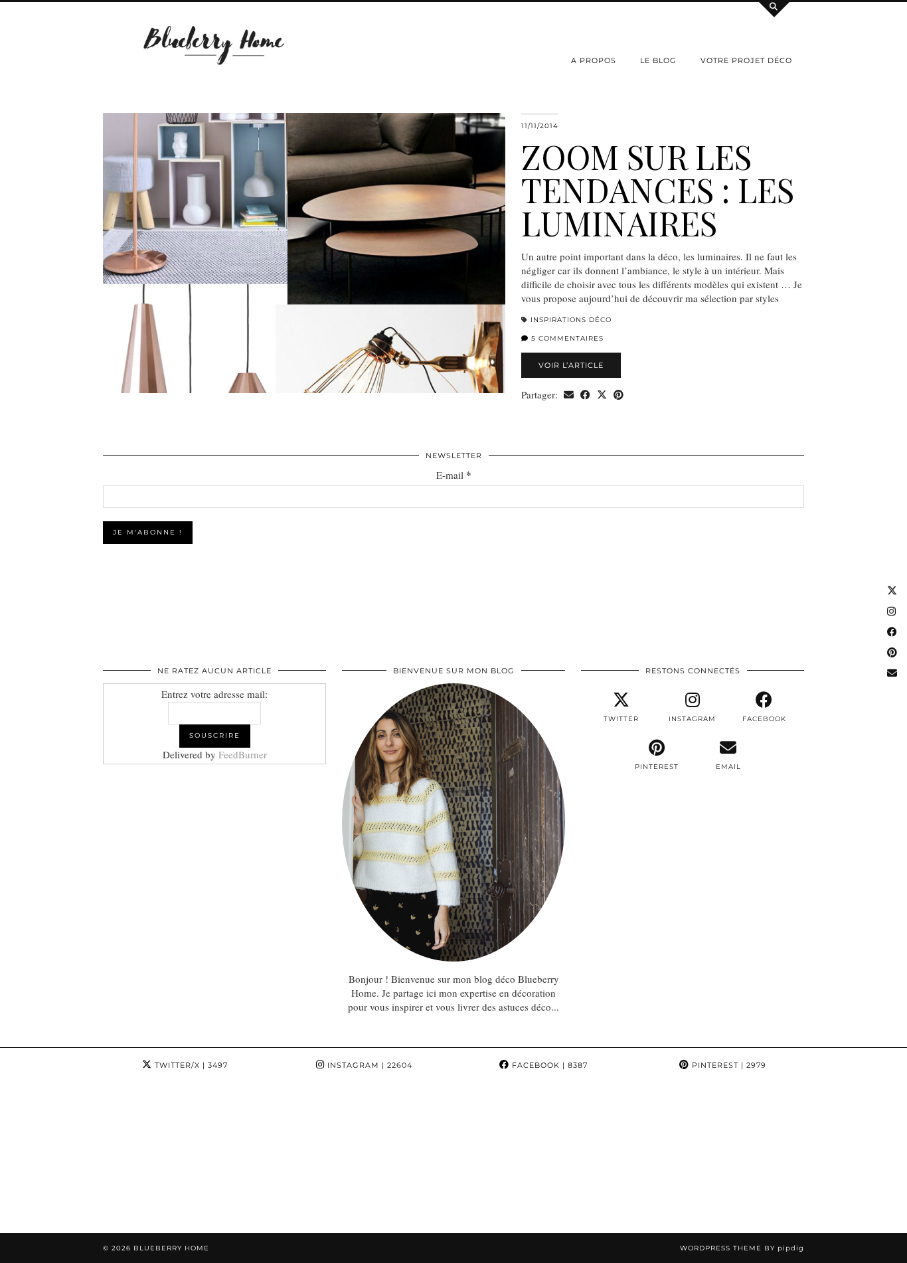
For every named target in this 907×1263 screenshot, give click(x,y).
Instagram (368, 1065)
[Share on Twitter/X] (602, 395)
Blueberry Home (171, 1248)
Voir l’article (571, 365)
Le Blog (658, 60)
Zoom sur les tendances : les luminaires (657, 189)
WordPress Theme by (742, 1248)
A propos (593, 60)
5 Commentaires (566, 338)
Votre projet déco (746, 60)
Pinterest (727, 1065)
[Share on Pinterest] (618, 395)
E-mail (453, 475)
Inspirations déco (571, 319)
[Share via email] (568, 395)
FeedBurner (242, 754)
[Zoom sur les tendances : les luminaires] (304, 253)
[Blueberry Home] (214, 44)
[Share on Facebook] (585, 395)
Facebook (548, 1065)
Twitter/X (190, 1065)
